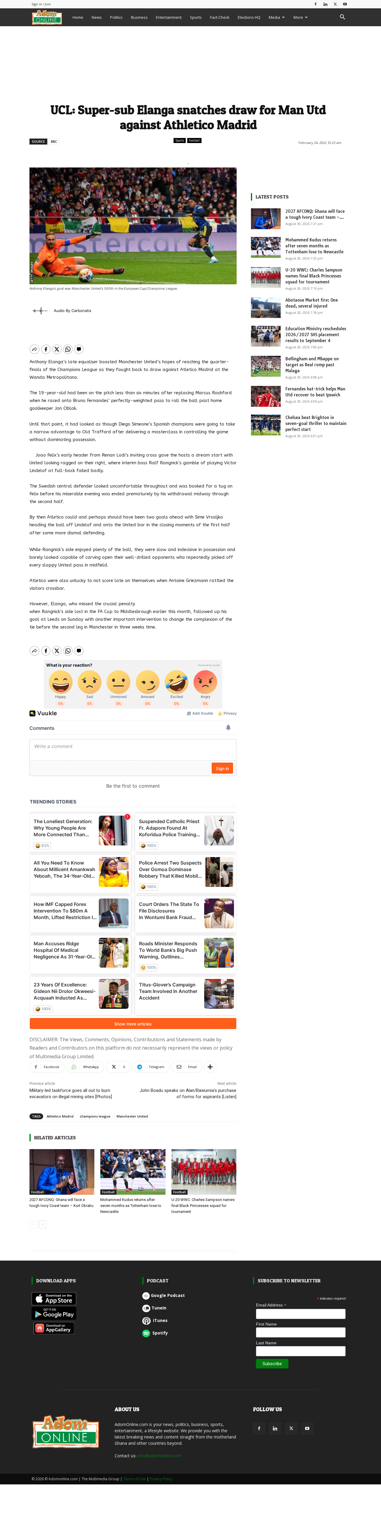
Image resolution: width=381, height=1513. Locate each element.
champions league (95, 1116)
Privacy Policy (161, 1478)
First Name (266, 1324)
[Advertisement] (188, 63)
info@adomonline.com (159, 1455)
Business (139, 17)
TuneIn (159, 1308)
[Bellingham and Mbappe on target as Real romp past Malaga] (266, 366)
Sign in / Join (41, 4)
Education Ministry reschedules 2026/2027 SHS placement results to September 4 (315, 334)
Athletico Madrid (60, 1116)
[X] (335, 4)
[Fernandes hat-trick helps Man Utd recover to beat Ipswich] (266, 396)
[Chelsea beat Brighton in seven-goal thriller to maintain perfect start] (266, 425)
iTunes (160, 1320)
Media (274, 17)
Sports (196, 17)
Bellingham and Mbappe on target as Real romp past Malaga (312, 364)
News (97, 17)
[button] (342, 18)
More (298, 17)
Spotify (159, 1333)
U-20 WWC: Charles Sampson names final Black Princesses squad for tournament (203, 1205)
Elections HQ (249, 17)
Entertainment (169, 17)
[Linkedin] (325, 4)
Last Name (266, 1342)
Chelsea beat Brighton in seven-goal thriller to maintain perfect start (315, 423)
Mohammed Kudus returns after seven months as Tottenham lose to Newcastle (130, 1205)
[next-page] (42, 1224)
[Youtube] (345, 4)
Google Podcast (168, 1295)
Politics (116, 17)
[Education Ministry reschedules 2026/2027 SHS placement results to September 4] (266, 336)
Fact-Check (219, 17)
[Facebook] (315, 4)
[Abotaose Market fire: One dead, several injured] (266, 307)
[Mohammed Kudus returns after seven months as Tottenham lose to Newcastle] (132, 1172)
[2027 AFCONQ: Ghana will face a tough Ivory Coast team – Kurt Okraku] (62, 1172)
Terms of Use (134, 1478)
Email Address (271, 1305)
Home (78, 17)
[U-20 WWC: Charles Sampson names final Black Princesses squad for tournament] (204, 1172)
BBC (54, 141)
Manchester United (132, 1116)
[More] (210, 1067)
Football (194, 140)
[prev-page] (33, 1224)
